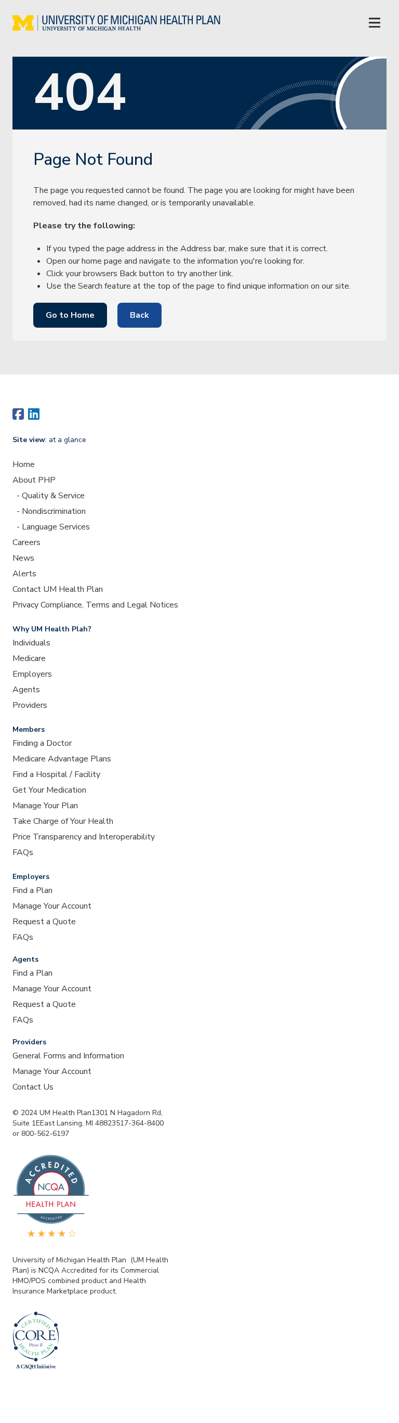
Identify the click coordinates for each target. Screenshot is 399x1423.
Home (23, 464)
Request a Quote (44, 921)
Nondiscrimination (54, 511)
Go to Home (70, 315)
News (23, 558)
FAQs (22, 852)
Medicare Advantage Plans (61, 759)
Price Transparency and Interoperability (83, 837)
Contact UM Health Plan (57, 589)
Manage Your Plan (45, 805)
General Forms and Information (68, 1056)
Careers (26, 542)
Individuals (31, 643)
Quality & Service (53, 495)
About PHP (34, 480)
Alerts (24, 573)
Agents (26, 689)
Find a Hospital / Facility (56, 774)
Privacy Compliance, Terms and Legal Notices (95, 605)
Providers (29, 705)
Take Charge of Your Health (62, 821)
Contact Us (33, 1087)
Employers (32, 674)
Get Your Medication (49, 790)
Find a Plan (32, 890)
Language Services (56, 527)
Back (139, 315)
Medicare (29, 658)
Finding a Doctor (42, 743)
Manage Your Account (51, 906)
